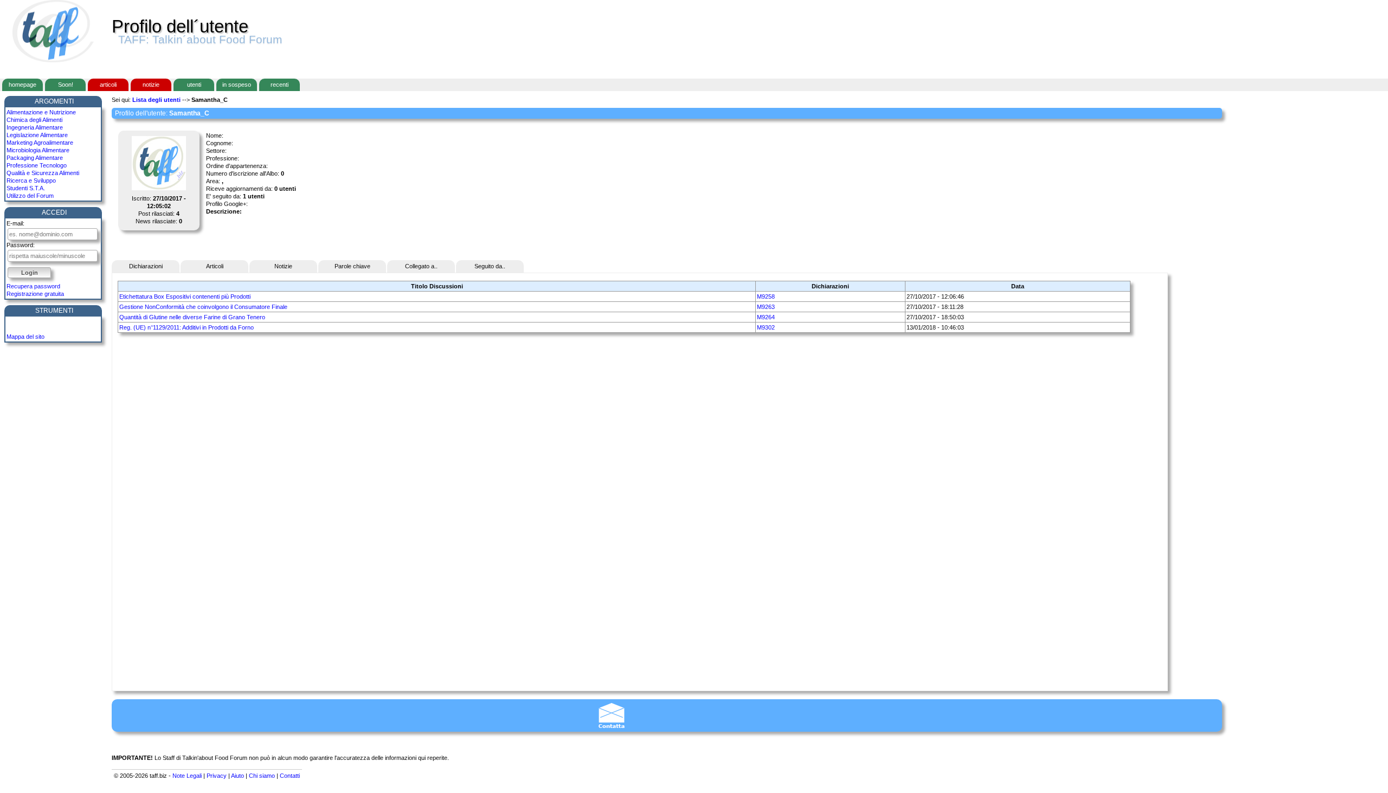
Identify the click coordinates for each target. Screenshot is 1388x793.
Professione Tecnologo (37, 165)
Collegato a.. (421, 266)
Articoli (214, 266)
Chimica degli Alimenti (34, 120)
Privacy (217, 775)
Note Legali (187, 775)
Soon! (65, 84)
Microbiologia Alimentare (38, 150)
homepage (22, 84)
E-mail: (15, 223)
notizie (151, 84)
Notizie (283, 266)
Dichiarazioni (146, 266)
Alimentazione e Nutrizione (41, 112)
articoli (108, 84)
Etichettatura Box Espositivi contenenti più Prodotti (184, 296)
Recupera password (33, 286)
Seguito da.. (489, 266)
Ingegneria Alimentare (35, 127)
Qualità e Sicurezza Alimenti (43, 173)
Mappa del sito (25, 336)
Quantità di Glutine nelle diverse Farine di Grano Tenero (192, 317)
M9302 (766, 327)
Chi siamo (262, 775)
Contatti (290, 775)
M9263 (766, 307)
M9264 (766, 317)
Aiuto (237, 775)
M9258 (766, 296)
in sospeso (236, 84)
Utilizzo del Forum (30, 195)
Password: (21, 245)
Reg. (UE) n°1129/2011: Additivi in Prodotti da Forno (186, 327)
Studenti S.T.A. (26, 188)
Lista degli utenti (156, 99)
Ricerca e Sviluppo (31, 180)
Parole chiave (352, 266)
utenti (194, 84)
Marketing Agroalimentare (40, 142)
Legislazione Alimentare (37, 135)
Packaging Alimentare (35, 157)
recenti (279, 84)
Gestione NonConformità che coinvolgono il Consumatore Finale (203, 307)
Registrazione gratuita (35, 294)
